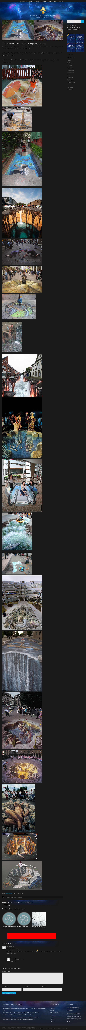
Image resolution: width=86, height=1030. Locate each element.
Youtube (79, 27)
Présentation (53, 1016)
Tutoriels (53, 1021)
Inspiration (13, 897)
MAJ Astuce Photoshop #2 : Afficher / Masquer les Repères (21, 1014)
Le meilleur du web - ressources (71, 36)
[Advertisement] (31, 936)
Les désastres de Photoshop (71, 41)
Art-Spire (69, 60)
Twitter (77, 27)
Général (52, 1010)
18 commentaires (19, 897)
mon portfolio (77, 1016)
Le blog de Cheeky (71, 72)
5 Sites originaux (80, 45)
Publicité (53, 1017)
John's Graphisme (71, 70)
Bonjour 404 (70, 63)
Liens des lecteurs (54, 1012)
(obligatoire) (6, 986)
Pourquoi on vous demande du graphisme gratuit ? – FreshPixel (16, 1008)
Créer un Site (70, 89)
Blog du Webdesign (71, 62)
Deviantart (70, 27)
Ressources (53, 1019)
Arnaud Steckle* (70, 58)
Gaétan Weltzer (9, 893)
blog (68, 1015)
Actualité (53, 1008)
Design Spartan (14, 958)
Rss (75, 27)
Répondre (15, 946)
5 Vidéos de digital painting (80, 41)
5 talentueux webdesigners (71, 45)
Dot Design (70, 65)
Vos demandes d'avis (80, 50)
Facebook (72, 27)
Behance (68, 27)
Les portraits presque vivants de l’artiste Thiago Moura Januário (25, 1012)
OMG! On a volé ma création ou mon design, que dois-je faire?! (25, 1016)
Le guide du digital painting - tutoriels (80, 36)
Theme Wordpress (71, 80)
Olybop (69, 75)
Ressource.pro (70, 77)
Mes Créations (54, 1014)
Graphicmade (70, 67)
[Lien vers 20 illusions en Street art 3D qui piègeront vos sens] (3, 897)
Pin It (9, 905)
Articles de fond (71, 50)
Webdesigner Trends (71, 82)
